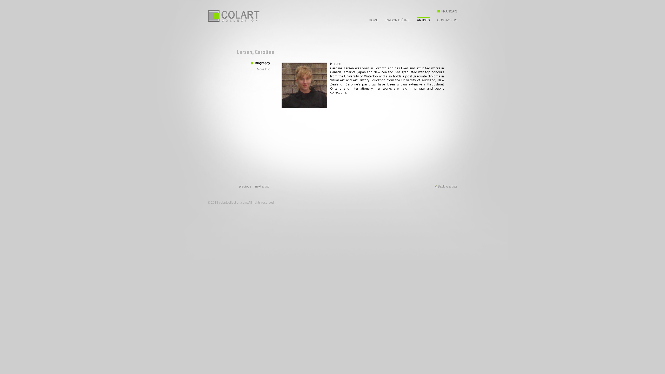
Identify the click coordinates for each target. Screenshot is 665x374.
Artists (423, 20)
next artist (262, 186)
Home (373, 20)
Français (449, 11)
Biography (262, 63)
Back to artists (447, 186)
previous (245, 186)
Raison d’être (397, 20)
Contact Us (447, 20)
